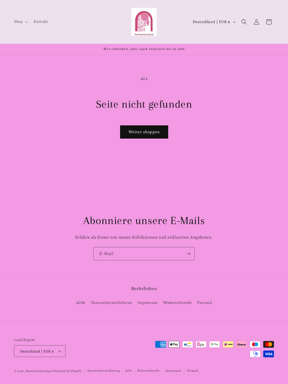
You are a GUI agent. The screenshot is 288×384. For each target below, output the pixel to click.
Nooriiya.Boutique (39, 371)
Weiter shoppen (144, 132)
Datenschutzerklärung (103, 371)
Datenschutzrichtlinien (111, 302)
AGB (128, 371)
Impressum (148, 302)
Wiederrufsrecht (177, 302)
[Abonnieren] (188, 253)
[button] (20, 22)
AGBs (81, 302)
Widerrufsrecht (148, 371)
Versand (204, 302)
